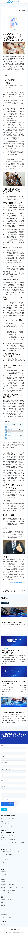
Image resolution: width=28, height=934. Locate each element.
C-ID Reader (4, 859)
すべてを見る (5, 602)
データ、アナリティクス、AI (8, 839)
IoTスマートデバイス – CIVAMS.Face (10, 851)
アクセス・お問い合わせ (7, 893)
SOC (2, 865)
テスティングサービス (6, 826)
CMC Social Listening (6, 854)
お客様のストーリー (6, 899)
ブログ (2, 912)
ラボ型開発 (3, 874)
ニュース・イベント (6, 917)
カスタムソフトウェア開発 (7, 818)
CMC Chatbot (4, 857)
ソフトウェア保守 (5, 821)
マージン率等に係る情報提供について (10, 890)
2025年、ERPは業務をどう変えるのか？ (13, 622)
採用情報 (3, 924)
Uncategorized (5, 619)
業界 (2, 902)
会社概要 (3, 881)
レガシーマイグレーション (7, 823)
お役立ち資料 (4, 914)
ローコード (3, 845)
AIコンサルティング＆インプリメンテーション (12, 842)
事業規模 (3, 905)
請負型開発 (3, 871)
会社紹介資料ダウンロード (7, 884)
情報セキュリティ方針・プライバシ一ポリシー (12, 887)
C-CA (2, 862)
